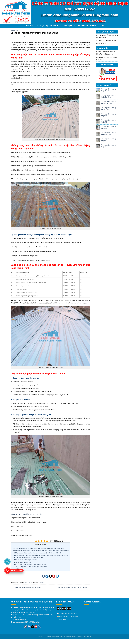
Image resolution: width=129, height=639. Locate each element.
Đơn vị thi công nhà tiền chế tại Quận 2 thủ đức (106, 42)
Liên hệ (101, 26)
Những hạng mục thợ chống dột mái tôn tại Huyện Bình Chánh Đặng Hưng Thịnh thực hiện (40, 550)
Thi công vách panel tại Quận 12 (108, 115)
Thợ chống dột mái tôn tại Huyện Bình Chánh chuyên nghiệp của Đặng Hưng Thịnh (38, 548)
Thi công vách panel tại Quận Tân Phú (108, 90)
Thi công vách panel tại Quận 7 (108, 146)
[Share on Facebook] (43, 576)
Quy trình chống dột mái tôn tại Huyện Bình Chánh (28, 557)
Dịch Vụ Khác (69, 26)
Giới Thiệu (40, 26)
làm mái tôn (14, 30)
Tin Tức (93, 26)
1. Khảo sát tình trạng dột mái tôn (25, 560)
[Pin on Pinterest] (53, 576)
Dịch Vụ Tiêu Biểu (53, 26)
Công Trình (83, 26)
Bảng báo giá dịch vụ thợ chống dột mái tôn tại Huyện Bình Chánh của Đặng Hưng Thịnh (40, 555)
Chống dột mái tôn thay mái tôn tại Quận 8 (27, 587)
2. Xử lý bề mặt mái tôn (22, 562)
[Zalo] (7, 561)
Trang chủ (29, 26)
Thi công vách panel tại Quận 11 (108, 121)
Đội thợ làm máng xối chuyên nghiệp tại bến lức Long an (105, 53)
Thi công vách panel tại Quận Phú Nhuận (108, 102)
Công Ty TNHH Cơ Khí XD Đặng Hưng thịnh (27, 514)
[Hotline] (7, 570)
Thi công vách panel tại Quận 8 (108, 140)
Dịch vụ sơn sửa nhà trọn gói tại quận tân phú (106, 59)
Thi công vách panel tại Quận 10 (108, 127)
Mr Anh (31, 36)
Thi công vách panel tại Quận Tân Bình (108, 96)
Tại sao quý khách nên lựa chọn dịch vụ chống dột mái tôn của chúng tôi (37, 553)
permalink (41, 582)
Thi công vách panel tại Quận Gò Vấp (108, 108)
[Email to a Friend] (50, 576)
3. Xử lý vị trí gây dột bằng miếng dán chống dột (30, 564)
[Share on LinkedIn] (57, 576)
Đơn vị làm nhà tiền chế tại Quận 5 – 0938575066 (107, 36)
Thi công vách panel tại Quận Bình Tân (108, 133)
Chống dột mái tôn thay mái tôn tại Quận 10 (72, 587)
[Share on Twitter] (47, 576)
